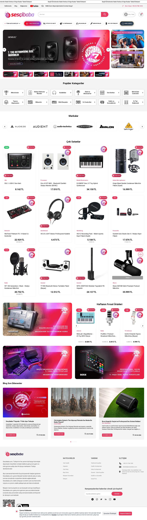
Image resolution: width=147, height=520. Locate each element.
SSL (5, 180)
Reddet (54, 515)
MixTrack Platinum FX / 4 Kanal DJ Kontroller (16, 235)
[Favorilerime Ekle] (33, 154)
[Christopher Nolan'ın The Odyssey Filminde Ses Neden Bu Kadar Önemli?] (73, 402)
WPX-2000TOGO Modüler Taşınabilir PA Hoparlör (90, 287)
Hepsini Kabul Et (125, 513)
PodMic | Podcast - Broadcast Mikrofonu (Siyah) (132, 335)
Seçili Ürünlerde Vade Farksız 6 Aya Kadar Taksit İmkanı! (65, 2)
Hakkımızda (7, 6)
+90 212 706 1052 (128, 463)
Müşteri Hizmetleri (68, 475)
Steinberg (80, 230)
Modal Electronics (82, 180)
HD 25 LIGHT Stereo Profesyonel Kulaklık (55, 234)
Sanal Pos (94, 478)
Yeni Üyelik (66, 463)
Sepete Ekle (86, 340)
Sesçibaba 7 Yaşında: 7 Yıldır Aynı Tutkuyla (20, 421)
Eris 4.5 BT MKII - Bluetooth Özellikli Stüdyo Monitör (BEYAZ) (53, 184)
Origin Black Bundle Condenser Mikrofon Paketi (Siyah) (127, 184)
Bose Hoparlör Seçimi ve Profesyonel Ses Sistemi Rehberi (121, 421)
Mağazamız (23, 6)
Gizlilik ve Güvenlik (96, 475)
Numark (7, 230)
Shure (114, 283)
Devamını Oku (11, 435)
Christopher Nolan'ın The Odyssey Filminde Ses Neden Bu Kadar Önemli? (73, 421)
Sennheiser (44, 230)
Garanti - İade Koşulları (97, 472)
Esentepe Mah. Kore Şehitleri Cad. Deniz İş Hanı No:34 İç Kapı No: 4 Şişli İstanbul (133, 471)
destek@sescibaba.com (130, 467)
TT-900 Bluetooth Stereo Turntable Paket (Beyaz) (55, 287)
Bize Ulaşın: (134, 6)
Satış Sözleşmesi (96, 469)
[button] (4, 50)
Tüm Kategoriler (12, 23)
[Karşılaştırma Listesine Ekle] (33, 151)
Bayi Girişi (66, 472)
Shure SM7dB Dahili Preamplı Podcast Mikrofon (126, 287)
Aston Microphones (119, 180)
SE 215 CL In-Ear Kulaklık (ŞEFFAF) (109, 335)
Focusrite (116, 230)
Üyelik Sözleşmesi (96, 466)
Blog (15, 6)
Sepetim (65, 466)
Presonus (44, 180)
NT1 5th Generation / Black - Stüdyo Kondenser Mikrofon (17, 287)
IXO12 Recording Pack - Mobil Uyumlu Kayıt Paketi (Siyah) (90, 235)
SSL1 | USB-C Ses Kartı (12, 183)
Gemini (43, 283)
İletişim (65, 478)
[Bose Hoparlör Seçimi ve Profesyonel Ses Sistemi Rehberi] (121, 403)
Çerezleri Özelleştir (110, 513)
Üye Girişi (65, 469)
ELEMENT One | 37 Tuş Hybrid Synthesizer (87, 184)
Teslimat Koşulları (96, 463)
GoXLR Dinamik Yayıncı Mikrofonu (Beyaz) (85, 335)
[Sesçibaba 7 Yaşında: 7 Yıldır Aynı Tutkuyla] (25, 402)
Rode (6, 283)
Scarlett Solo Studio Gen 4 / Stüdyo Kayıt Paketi (127, 235)
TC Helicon (80, 331)
